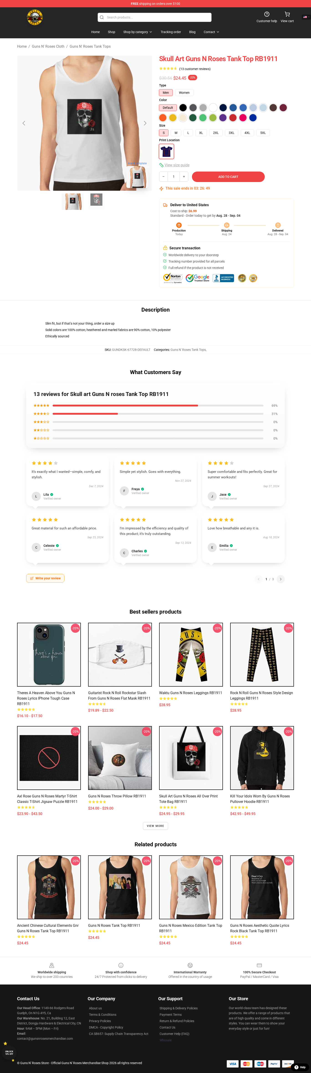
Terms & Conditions (102, 1014)
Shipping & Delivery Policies (179, 1008)
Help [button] (303, 1067)
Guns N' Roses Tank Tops (90, 46)
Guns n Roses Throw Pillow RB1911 (117, 796)
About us (95, 1008)
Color (163, 100)
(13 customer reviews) (195, 69)
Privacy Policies (100, 1021)
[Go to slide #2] (96, 201)
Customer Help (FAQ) (174, 1034)
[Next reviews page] (281, 579)
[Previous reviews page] (259, 579)
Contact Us (167, 1027)
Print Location (169, 140)
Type (162, 85)
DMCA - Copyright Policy (106, 1027)
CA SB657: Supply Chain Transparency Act (118, 1034)
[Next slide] (145, 123)
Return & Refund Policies (177, 1021)
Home (22, 46)
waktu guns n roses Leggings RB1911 (190, 693)
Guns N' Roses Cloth (48, 46)
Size (162, 125)
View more (155, 826)
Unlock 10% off (9, 1052)
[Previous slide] (24, 123)
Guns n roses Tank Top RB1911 (114, 925)
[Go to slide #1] (73, 201)
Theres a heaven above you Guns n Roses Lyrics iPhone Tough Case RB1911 (46, 698)
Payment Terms (171, 1014)
